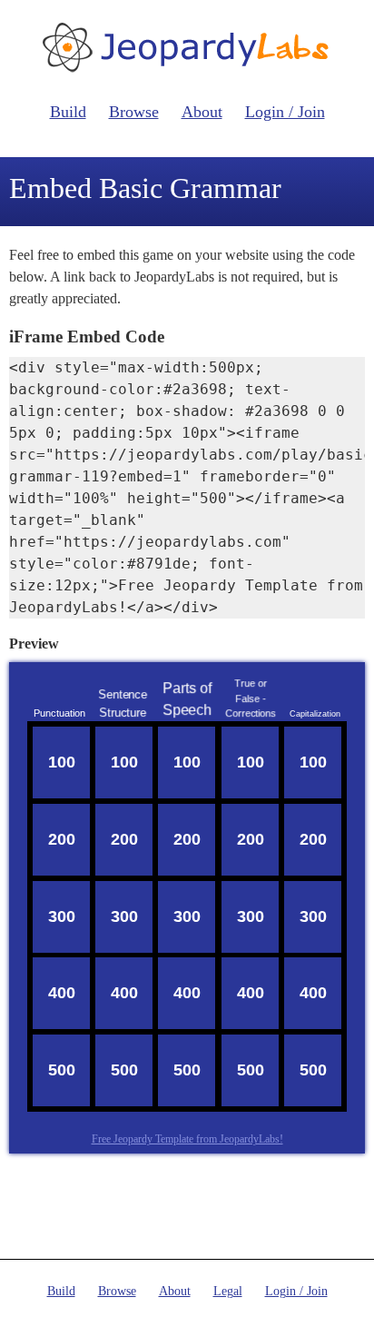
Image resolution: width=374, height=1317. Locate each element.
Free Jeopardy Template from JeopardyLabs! (187, 1139)
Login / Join (285, 112)
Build (68, 112)
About (202, 112)
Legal (227, 1291)
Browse (134, 112)
